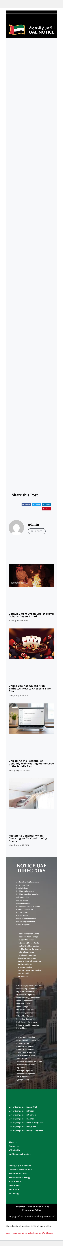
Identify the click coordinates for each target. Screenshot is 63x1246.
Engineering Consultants (28, 943)
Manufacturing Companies (28, 998)
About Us (13, 1142)
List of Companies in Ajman (21, 1119)
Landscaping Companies (26, 988)
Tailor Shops (21, 1058)
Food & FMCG (15, 1181)
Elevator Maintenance (26, 940)
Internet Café (23, 973)
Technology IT (15, 1193)
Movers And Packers (25, 1010)
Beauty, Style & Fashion (20, 1165)
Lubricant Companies (25, 995)
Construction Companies (26, 918)
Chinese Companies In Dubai (28, 906)
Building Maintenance (25, 891)
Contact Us (14, 1146)
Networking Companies (26, 1013)
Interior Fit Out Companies (29, 970)
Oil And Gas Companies (26, 1016)
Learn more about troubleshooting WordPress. (29, 1233)
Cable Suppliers (22, 897)
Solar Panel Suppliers (25, 1052)
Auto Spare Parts (23, 885)
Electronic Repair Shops (27, 937)
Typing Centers (22, 1080)
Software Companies (25, 1049)
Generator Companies (26, 958)
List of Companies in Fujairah (22, 1127)
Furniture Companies (26, 955)
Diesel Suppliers (23, 925)
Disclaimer (19, 1206)
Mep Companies (23, 1004)
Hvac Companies (24, 967)
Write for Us (14, 1150)
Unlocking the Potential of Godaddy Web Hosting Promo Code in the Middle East (31, 763)
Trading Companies (24, 1071)
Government (14, 1185)
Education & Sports (18, 1173)
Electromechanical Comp (28, 934)
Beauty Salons (22, 888)
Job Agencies (22, 976)
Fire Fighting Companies (28, 946)
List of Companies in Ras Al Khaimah (26, 1130)
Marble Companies (24, 1001)
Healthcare (14, 1189)
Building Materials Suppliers (27, 894)
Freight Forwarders (25, 952)
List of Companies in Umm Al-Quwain (26, 1123)
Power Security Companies (27, 1040)
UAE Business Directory (20, 1154)
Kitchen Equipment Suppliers (29, 985)
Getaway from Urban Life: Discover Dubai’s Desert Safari (31, 615)
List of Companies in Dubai (21, 1111)
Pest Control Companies (26, 1022)
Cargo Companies (23, 903)
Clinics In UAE (22, 912)
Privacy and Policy (31, 1210)
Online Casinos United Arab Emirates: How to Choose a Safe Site (30, 688)
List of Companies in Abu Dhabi (23, 1107)
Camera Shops (22, 900)
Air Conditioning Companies (27, 882)
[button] (26, 504)
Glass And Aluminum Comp (29, 961)
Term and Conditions (38, 1206)
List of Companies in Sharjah (22, 1115)
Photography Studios (25, 1037)
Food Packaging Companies (29, 949)
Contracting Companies (25, 921)
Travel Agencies (23, 1077)
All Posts (37, 531)
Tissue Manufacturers (25, 1064)
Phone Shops (21, 1028)
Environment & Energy (19, 1177)
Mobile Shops (22, 1007)
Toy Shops (20, 1068)
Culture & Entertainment (20, 1169)
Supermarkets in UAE (25, 1055)
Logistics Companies (25, 991)
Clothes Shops (22, 915)
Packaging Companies (25, 1019)
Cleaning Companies (24, 909)
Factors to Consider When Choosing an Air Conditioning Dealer (28, 838)
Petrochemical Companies (27, 1025)
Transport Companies (25, 1074)
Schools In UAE (22, 1043)
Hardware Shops (24, 964)
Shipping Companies (25, 1046)
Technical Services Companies (29, 1061)
